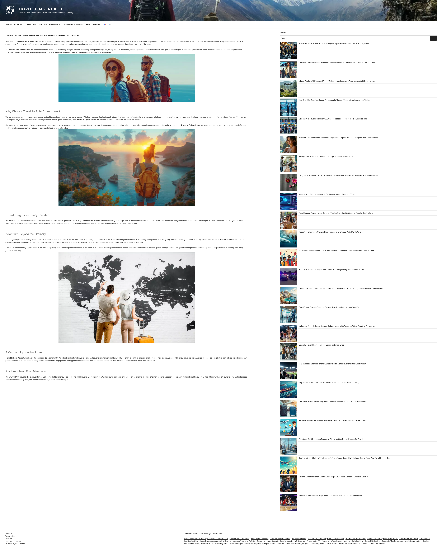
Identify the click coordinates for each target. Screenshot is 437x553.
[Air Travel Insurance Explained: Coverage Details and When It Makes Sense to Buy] (288, 428)
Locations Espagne (236, 543)
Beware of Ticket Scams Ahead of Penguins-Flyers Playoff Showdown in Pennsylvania (334, 43)
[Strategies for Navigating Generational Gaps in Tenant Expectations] (288, 164)
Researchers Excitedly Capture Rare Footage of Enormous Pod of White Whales (331, 232)
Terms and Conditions (13, 541)
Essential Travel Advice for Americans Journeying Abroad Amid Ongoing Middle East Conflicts (337, 62)
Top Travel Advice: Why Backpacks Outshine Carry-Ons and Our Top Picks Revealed (333, 401)
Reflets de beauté (283, 543)
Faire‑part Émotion (269, 543)
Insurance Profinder (248, 541)
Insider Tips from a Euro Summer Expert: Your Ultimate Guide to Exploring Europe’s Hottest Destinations (341, 288)
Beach (195, 533)
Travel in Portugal (205, 533)
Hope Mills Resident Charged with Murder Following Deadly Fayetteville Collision (331, 269)
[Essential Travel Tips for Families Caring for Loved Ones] (288, 352)
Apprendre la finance (374, 538)
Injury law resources (232, 541)
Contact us (9, 533)
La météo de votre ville (377, 543)
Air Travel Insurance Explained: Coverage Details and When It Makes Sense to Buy (332, 420)
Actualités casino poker (252, 543)
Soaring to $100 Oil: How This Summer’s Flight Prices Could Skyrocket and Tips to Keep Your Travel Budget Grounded (347, 458)
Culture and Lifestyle (49, 24)
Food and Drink (93, 24)
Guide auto (386, 541)
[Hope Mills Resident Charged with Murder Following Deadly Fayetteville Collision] (288, 277)
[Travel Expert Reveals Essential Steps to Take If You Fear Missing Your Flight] (288, 315)
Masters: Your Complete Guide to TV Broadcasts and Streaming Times (327, 194)
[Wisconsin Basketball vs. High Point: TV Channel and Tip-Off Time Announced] (288, 503)
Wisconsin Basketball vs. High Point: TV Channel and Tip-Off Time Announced (330, 495)
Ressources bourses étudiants (267, 541)
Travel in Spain (217, 533)
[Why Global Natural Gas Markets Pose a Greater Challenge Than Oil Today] (288, 390)
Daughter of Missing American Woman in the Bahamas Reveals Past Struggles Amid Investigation (338, 175)
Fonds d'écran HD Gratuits (357, 543)
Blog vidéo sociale (203, 543)
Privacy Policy (10, 536)
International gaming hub (317, 538)
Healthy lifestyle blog (390, 538)
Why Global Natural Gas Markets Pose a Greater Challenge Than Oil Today (329, 382)
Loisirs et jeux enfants (196, 541)
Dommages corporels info (214, 541)
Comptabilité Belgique (372, 541)
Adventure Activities (73, 24)
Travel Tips (31, 24)
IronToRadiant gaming (219, 543)
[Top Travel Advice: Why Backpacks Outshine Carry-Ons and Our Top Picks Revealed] (288, 409)
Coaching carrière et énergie (280, 538)
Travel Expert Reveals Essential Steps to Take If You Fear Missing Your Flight (330, 307)
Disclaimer (8, 538)
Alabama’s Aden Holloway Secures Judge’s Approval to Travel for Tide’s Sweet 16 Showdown (337, 326)
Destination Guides (13, 24)
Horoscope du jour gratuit (300, 543)
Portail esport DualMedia (259, 538)
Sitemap (8, 544)
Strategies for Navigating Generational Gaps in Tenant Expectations (326, 156)
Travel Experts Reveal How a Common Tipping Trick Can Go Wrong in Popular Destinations (336, 213)
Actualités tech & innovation (239, 538)
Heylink (14, 544)
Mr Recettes (342, 543)
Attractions (188, 533)
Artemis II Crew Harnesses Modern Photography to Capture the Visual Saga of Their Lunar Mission (338, 137)
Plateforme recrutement (335, 538)
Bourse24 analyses (343, 541)
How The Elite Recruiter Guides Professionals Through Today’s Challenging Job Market (334, 100)
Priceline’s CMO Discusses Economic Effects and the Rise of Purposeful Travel (331, 439)
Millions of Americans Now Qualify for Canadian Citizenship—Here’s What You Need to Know (336, 250)
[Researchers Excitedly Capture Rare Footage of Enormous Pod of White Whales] (288, 239)
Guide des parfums (317, 543)
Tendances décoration (399, 541)
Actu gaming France (299, 538)
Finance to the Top (328, 541)
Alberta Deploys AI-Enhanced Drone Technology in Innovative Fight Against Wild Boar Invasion (337, 81)
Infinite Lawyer (300, 541)
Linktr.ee (22, 544)
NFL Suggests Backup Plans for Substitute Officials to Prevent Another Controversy (332, 363)
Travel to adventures (40, 8)
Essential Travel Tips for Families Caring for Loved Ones (321, 345)
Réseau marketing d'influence (195, 538)
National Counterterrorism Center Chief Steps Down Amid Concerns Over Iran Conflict (333, 476)
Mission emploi (331, 543)
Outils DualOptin (357, 541)
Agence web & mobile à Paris (217, 538)
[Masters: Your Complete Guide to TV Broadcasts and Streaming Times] (288, 202)
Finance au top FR (313, 541)
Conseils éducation (286, 541)
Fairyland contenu (414, 541)
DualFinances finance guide (356, 538)
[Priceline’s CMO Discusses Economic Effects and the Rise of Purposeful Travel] (288, 446)
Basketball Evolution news (408, 538)
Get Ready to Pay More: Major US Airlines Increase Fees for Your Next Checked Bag (333, 118)
